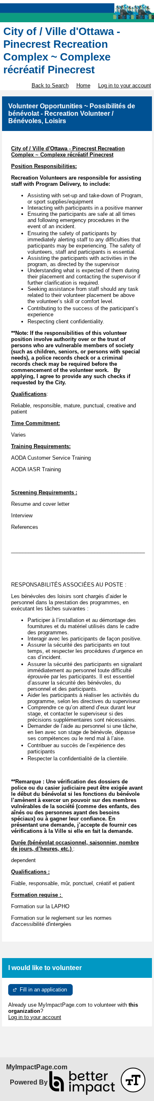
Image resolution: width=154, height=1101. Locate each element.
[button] (133, 1080)
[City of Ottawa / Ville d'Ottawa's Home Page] (77, 12)
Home (83, 85)
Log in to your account (124, 85)
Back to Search (50, 85)
